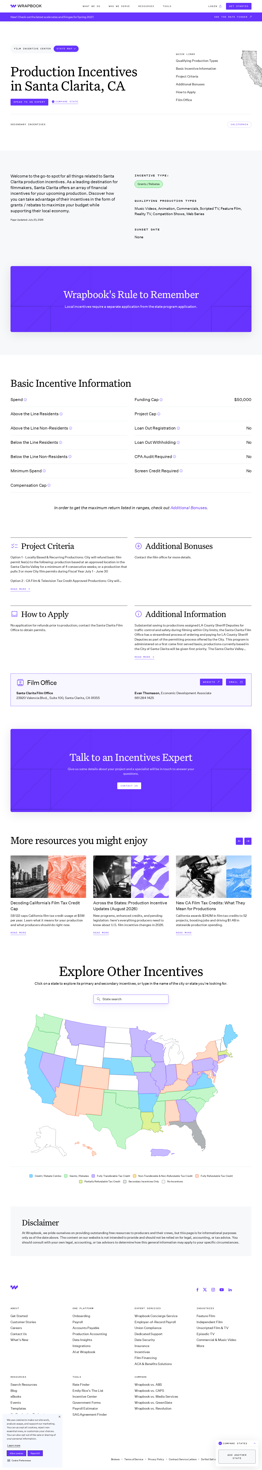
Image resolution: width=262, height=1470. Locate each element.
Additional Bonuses (190, 84)
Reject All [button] (35, 1453)
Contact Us (129, 785)
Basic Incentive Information (196, 69)
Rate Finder (81, 1385)
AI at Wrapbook (84, 1352)
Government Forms (87, 1403)
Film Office (184, 100)
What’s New (19, 1340)
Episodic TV (206, 1334)
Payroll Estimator (85, 1408)
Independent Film (210, 1322)
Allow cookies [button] (16, 1453)
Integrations (82, 1346)
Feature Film (206, 1316)
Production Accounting (90, 1334)
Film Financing (146, 1358)
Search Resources (24, 1385)
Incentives (142, 1352)
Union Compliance (148, 1328)
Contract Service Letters (183, 1459)
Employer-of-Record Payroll (155, 1322)
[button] (19, 1460)
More (200, 1346)
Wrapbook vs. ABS (148, 1385)
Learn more (13, 1445)
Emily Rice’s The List (88, 1391)
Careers (16, 1328)
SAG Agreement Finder (90, 1415)
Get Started (238, 6)
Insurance (142, 1346)
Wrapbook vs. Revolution (153, 1408)
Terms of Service (133, 1459)
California (239, 124)
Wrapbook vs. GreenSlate (153, 1403)
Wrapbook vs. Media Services (156, 1397)
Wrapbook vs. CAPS (149, 1391)
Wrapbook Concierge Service (156, 1316)
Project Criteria (187, 76)
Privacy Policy (156, 1459)
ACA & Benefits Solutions (153, 1364)
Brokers (115, 1459)
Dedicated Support (149, 1334)
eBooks (16, 1397)
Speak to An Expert (29, 102)
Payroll (78, 1322)
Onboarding (81, 1316)
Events (16, 1403)
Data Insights (82, 1340)
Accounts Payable (86, 1328)
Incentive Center (85, 1397)
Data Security (145, 1340)
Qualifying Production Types (197, 61)
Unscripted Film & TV (212, 1328)
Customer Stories (23, 1322)
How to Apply (186, 92)
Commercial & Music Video (216, 1340)
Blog (14, 1391)
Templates (18, 1408)
